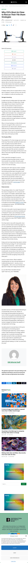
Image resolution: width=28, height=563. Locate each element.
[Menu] (2, 2)
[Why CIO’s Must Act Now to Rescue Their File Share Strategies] (14, 36)
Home (3, 6)
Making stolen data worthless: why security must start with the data (14, 453)
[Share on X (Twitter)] (9, 25)
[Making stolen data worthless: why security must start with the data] (14, 444)
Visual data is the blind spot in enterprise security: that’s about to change (13, 431)
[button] (26, 536)
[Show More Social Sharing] (16, 25)
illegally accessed (19, 202)
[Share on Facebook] (11, 25)
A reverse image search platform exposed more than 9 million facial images (13, 410)
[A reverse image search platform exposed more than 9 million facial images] (14, 400)
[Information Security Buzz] (14, 2)
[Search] (26, 2)
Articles (6, 6)
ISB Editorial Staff (9, 20)
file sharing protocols (19, 216)
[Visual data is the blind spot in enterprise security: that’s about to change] (14, 422)
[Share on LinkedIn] (7, 25)
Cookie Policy (13, 561)
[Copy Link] (13, 25)
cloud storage (16, 182)
